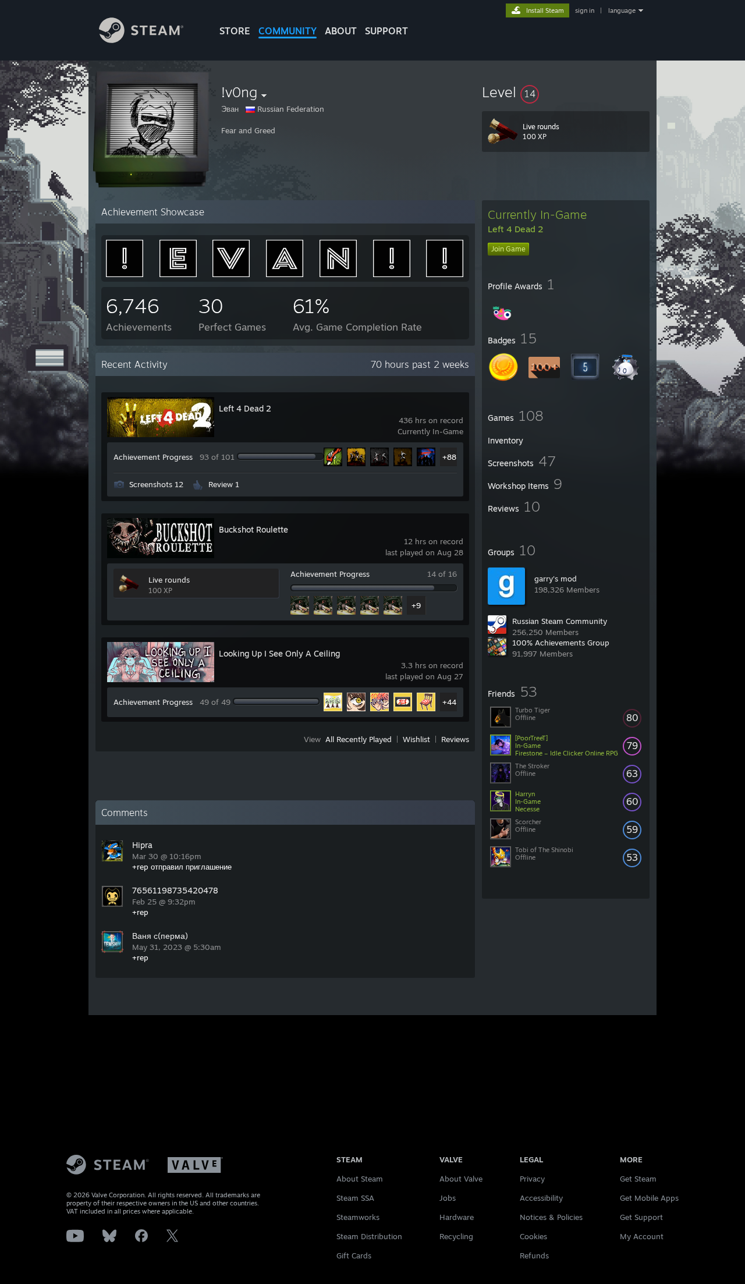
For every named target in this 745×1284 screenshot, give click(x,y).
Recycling (456, 1236)
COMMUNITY (287, 31)
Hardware (456, 1217)
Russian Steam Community (559, 621)
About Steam (359, 1178)
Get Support (641, 1217)
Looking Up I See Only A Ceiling (279, 653)
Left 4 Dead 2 (245, 408)
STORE (234, 31)
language (622, 10)
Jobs (447, 1198)
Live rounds (169, 579)
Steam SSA (355, 1198)
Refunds (534, 1255)
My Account (642, 1236)
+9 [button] (416, 605)
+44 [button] (449, 702)
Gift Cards (353, 1255)
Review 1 (223, 484)
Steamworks (357, 1217)
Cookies (533, 1236)
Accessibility (541, 1198)
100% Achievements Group (560, 642)
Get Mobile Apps (649, 1198)
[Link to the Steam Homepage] (141, 40)
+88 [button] (449, 457)
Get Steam (638, 1178)
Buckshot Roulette (253, 529)
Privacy (532, 1178)
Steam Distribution (369, 1236)
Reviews (455, 739)
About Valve (461, 1178)
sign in (584, 10)
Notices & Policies (551, 1217)
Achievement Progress (153, 457)
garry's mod (555, 578)
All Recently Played (358, 739)
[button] (566, 92)
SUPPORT (386, 31)
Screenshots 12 (156, 484)
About (341, 31)
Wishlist (416, 739)
